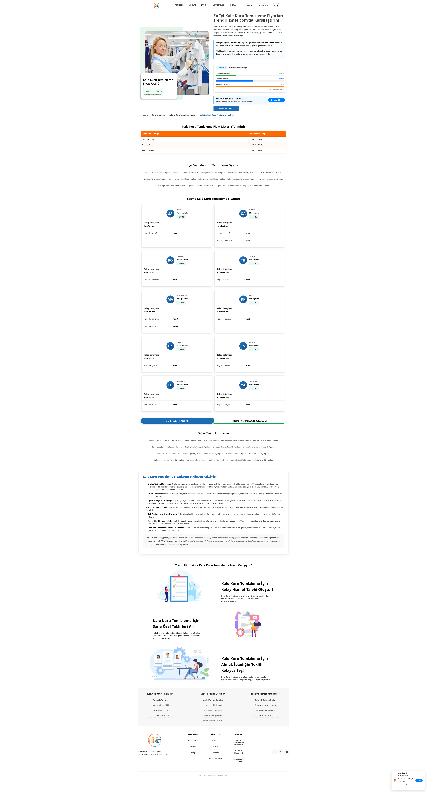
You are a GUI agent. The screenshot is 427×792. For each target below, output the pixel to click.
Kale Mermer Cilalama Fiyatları (184, 440)
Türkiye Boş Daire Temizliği (265, 710)
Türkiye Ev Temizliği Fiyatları (265, 700)
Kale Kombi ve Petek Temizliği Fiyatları (169, 460)
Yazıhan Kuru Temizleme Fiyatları (185, 172)
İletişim (193, 746)
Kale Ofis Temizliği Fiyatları (241, 460)
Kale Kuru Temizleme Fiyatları (155, 179)
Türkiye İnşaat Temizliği (161, 710)
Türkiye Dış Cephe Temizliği (265, 715)
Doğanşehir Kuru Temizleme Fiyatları (241, 179)
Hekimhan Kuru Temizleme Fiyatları (182, 179)
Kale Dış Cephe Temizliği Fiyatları (197, 447)
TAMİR (203, 5)
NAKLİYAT (192, 5)
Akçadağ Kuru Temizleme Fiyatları (256, 185)
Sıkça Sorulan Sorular (239, 760)
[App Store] (279, 736)
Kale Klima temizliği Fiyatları (213, 453)
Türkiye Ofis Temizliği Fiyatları (265, 705)
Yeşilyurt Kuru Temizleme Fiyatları (158, 172)
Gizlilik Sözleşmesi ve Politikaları (238, 742)
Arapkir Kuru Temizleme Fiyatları (228, 185)
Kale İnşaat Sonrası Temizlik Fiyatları (226, 447)
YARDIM (250, 5)
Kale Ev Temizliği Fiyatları (263, 460)
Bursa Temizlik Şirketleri (213, 715)
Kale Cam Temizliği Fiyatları (259, 453)
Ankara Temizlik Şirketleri (212, 705)
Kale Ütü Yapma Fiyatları (191, 453)
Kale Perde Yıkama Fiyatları (236, 453)
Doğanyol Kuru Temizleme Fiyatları (211, 179)
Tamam (419, 780)
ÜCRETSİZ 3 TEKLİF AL (177, 420)
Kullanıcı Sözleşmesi (238, 752)
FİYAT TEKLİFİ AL (226, 108)
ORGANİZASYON (218, 5)
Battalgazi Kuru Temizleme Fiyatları (171, 185)
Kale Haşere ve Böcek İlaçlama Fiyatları (236, 440)
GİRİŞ (276, 5)
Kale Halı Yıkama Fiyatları (219, 460)
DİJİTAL (233, 5)
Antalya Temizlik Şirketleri (212, 720)
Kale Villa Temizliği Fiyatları (208, 440)
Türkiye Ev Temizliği (160, 700)
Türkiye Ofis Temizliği (161, 705)
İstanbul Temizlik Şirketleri (213, 700)
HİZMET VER (263, 5)
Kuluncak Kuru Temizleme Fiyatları (269, 172)
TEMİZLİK (179, 5)
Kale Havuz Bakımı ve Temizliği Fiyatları (167, 447)
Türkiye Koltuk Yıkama (160, 715)
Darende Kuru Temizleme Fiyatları (270, 179)
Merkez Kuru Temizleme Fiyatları (240, 172)
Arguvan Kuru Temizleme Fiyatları (200, 185)
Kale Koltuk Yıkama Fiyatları (196, 460)
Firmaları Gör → (276, 100)
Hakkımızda (193, 740)
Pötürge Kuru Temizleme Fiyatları (213, 172)
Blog (193, 753)
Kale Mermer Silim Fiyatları (159, 440)
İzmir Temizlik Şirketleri (213, 710)
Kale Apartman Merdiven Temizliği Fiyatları (258, 447)
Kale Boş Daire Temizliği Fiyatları (265, 440)
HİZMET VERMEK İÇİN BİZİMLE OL (250, 420)
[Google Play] (279, 744)
